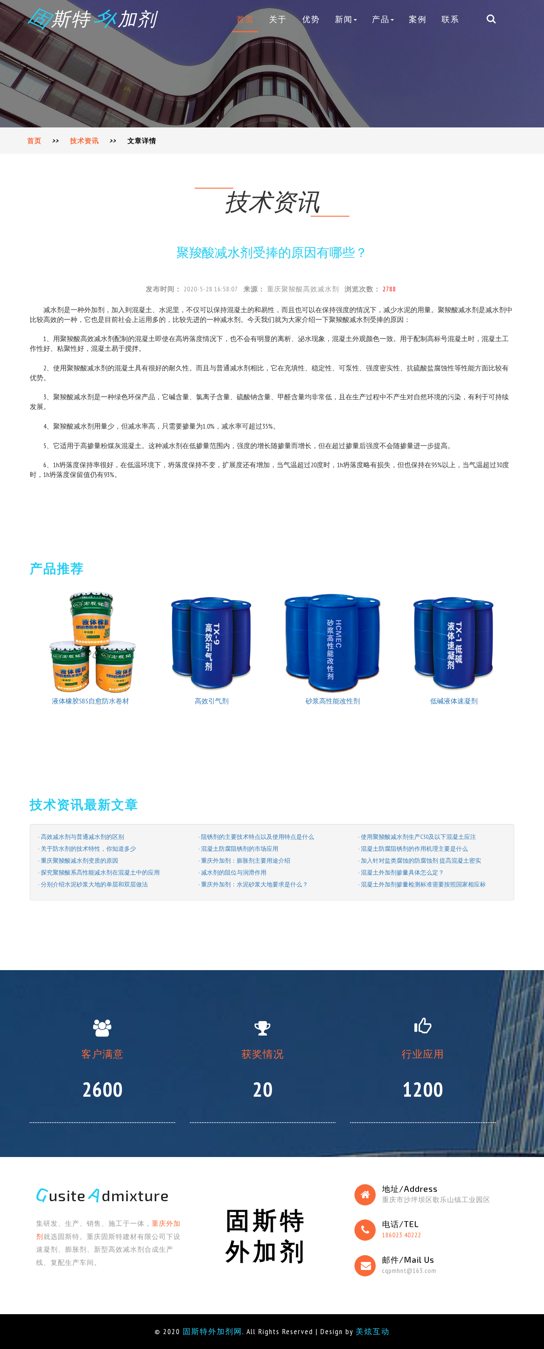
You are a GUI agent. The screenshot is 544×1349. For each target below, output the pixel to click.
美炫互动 (373, 1331)
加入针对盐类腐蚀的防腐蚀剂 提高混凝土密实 (421, 860)
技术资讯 (84, 140)
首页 (245, 19)
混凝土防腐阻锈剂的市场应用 (239, 848)
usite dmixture (102, 1195)
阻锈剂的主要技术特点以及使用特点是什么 (257, 837)
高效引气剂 (212, 701)
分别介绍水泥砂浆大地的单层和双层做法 (94, 884)
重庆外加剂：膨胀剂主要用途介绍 (245, 860)
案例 (418, 19)
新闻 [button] (344, 19)
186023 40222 (401, 1234)
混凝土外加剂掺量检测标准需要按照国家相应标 (423, 884)
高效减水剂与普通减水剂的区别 (82, 837)
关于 (278, 19)
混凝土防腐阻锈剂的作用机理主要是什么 (414, 848)
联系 (450, 19)
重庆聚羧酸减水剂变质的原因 (79, 860)
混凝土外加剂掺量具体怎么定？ (402, 872)
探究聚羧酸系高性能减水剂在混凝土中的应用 (100, 872)
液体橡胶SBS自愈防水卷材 (90, 701)
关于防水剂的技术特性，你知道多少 (88, 848)
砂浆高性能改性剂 (333, 701)
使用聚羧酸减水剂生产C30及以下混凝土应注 (418, 837)
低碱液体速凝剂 (454, 701)
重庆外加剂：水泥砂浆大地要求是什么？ (254, 884)
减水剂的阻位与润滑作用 (233, 872)
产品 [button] (381, 19)
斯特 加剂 (93, 18)
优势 (311, 19)
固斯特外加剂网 (212, 1331)
